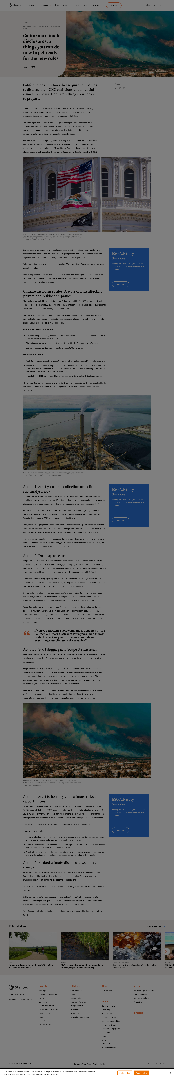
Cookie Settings (124, 1073)
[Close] (170, 1073)
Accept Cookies (141, 1073)
